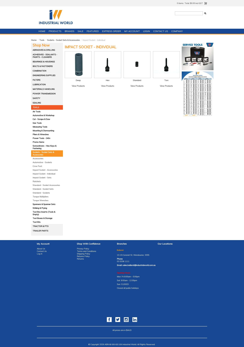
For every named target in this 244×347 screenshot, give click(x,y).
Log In (39, 254)
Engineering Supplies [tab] (44, 75)
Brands (69, 31)
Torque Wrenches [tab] (40, 200)
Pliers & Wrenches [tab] (41, 134)
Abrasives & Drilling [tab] (44, 50)
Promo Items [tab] (38, 142)
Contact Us (160, 31)
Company (177, 31)
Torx (166, 80)
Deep (78, 80)
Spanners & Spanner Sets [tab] (44, 204)
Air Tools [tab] (37, 111)
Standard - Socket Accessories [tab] (46, 185)
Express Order (111, 31)
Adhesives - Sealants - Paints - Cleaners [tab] (45, 55)
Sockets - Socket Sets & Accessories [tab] (43, 153)
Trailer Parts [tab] (40, 231)
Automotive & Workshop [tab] (43, 115)
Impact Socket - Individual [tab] (44, 174)
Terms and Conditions (86, 251)
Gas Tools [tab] (37, 123)
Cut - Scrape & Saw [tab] (41, 119)
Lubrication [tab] (39, 84)
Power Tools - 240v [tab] (41, 138)
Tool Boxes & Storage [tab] (42, 218)
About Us (41, 248)
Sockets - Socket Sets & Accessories (63, 40)
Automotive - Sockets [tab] (42, 162)
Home (42, 31)
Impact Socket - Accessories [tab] (45, 170)
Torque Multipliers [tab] (40, 196)
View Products (78, 86)
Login (146, 31)
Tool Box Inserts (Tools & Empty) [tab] (44, 213)
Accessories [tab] (38, 158)
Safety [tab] (36, 98)
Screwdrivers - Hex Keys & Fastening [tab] (44, 147)
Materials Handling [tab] (44, 89)
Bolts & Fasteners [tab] (43, 66)
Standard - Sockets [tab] (41, 193)
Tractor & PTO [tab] (41, 226)
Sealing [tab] (37, 103)
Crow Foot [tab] (37, 166)
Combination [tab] (39, 71)
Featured (93, 31)
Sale (80, 31)
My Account (132, 31)
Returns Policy (83, 256)
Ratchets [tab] (37, 181)
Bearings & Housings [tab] (44, 61)
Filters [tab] (36, 80)
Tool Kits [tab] (37, 222)
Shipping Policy (83, 254)
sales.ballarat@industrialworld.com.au (139, 265)
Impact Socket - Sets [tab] (42, 177)
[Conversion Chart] (198, 93)
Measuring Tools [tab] (40, 127)
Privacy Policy (83, 248)
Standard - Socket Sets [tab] (43, 189)
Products (55, 31)
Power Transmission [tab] (44, 93)
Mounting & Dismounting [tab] (43, 130)
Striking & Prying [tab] (40, 208)
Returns (80, 259)
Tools (41, 40)
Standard (137, 80)
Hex (107, 80)
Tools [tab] (36, 107)
